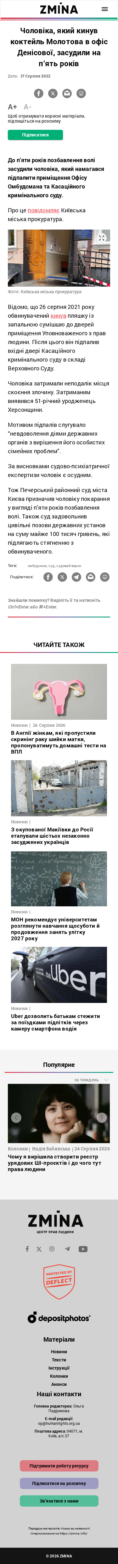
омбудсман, (38, 565)
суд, (51, 565)
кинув (58, 315)
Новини (59, 1352)
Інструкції (59, 1368)
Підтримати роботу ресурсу (59, 1466)
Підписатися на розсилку (59, 1483)
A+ (12, 106)
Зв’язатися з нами (59, 1501)
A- (27, 106)
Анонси (59, 1384)
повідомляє (43, 210)
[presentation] (16, 1118)
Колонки (59, 1376)
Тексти (59, 1360)
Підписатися (35, 135)
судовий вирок (68, 565)
